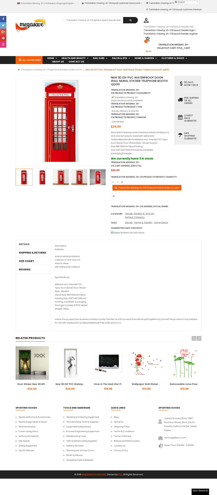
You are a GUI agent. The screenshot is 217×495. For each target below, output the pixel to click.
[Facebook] (3, 19)
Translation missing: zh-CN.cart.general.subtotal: (126, 164)
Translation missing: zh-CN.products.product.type (126, 105)
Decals (129, 222)
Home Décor (161, 222)
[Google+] (3, 32)
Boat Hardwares (27, 426)
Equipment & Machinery (78, 426)
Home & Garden (143, 222)
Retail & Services (75, 445)
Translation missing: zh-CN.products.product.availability (131, 91)
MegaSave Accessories (93, 474)
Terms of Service (122, 436)
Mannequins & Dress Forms (80, 450)
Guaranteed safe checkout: (127, 228)
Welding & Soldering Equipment (82, 417)
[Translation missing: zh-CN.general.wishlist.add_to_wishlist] (113, 196)
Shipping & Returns (32, 252)
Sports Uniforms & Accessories (35, 417)
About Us (118, 421)
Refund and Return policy (127, 440)
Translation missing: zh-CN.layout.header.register (170, 33)
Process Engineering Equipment (82, 431)
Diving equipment (28, 445)
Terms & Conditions (124, 431)
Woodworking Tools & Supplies (82, 421)
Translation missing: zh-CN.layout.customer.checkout (175, 9)
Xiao (120, 474)
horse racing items (28, 431)
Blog (116, 417)
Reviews (25, 269)
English (181, 2)
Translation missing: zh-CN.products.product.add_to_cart (35, 382)
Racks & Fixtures (74, 455)
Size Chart (26, 261)
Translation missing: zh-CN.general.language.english (47, 3)
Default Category (135, 217)
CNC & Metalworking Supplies (81, 440)
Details (24, 244)
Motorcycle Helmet (28, 436)
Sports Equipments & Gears (33, 421)
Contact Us (119, 445)
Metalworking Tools (76, 436)
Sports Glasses (26, 450)
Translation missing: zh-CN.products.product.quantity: (144, 176)
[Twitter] (3, 25)
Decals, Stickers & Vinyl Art (139, 213)
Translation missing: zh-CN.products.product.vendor (128, 116)
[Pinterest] (3, 38)
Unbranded (118, 121)
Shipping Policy (122, 426)
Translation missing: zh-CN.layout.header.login (169, 30)
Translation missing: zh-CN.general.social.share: (139, 206)
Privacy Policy (121, 450)
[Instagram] (3, 44)
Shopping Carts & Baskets (79, 459)
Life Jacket (24, 440)
